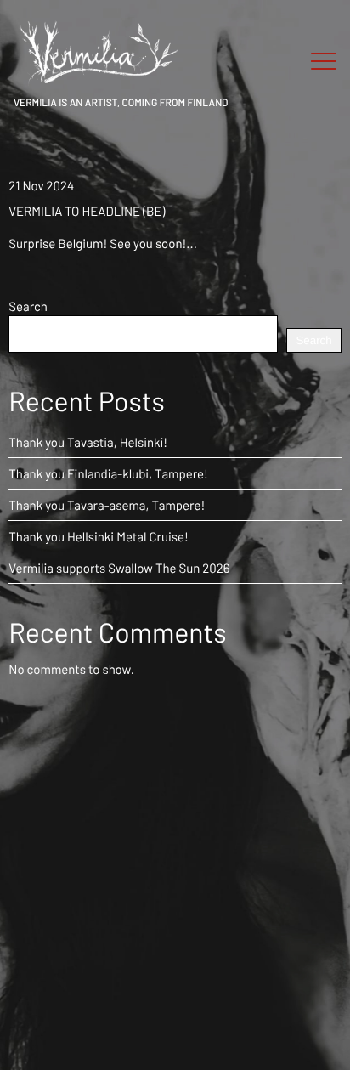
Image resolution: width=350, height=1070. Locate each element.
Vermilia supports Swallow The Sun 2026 (118, 567)
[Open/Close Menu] (323, 62)
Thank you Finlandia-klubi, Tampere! (108, 473)
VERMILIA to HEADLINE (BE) (86, 210)
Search (28, 306)
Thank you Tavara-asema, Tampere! (106, 504)
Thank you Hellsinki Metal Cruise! (98, 536)
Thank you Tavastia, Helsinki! (87, 442)
